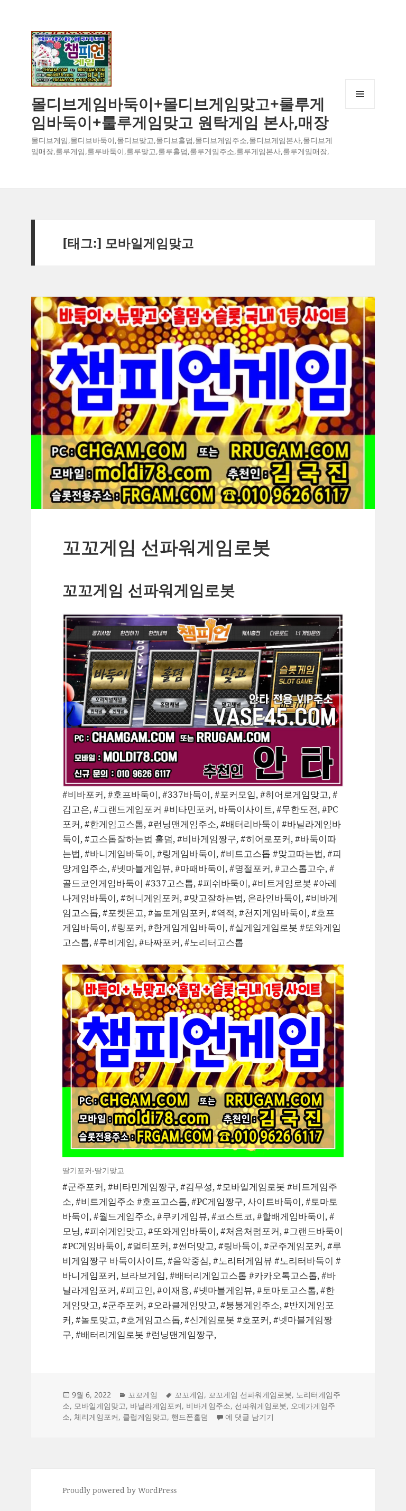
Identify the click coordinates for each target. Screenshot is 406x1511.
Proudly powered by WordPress (119, 1490)
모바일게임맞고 (100, 1406)
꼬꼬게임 (143, 1395)
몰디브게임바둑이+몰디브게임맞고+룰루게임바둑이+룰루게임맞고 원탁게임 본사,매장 (180, 112)
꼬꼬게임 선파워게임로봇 (166, 546)
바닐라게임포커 (156, 1406)
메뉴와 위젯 (360, 108)
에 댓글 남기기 (249, 1417)
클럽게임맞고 (145, 1417)
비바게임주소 (208, 1406)
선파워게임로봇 (261, 1406)
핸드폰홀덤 (189, 1417)
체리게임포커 (96, 1417)
